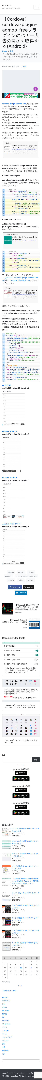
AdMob (11, 572)
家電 (3, 1044)
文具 (3, 1047)
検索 (3, 755)
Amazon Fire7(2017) (11, 524)
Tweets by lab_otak (9, 991)
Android (21, 572)
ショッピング (7, 1037)
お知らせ (5, 1030)
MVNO (4, 1014)
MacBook (5, 1011)
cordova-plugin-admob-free (14, 104)
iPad (3, 1004)
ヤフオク (5, 1040)
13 (21, 968)
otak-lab (6, 5)
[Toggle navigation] (36, 7)
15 (31, 968)
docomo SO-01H (9, 477)
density (11, 580)
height (20, 580)
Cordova (8, 576)
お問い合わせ (34, 1073)
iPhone (4, 1007)
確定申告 (5, 1050)
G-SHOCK (6, 1001)
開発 (24, 66)
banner (31, 572)
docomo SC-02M (9, 431)
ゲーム (4, 1034)
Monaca (30, 580)
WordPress (6, 1024)
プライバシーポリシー (18, 1073)
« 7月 (20, 985)
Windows (5, 1020)
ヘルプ (5, 1073)
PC (3, 1017)
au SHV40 (6, 385)
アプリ (4, 1027)
